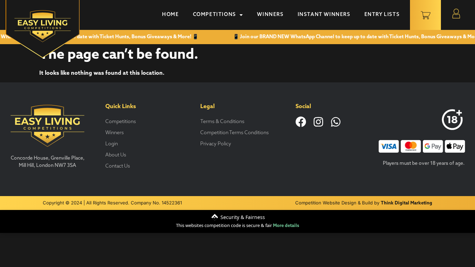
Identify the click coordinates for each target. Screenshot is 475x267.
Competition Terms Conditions (234, 133)
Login (111, 144)
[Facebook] (301, 121)
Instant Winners (324, 14)
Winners (270, 14)
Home (170, 14)
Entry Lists (382, 14)
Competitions (214, 14)
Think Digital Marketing (406, 203)
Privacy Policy (215, 144)
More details (286, 226)
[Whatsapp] (335, 121)
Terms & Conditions (222, 121)
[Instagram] (318, 121)
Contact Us (117, 166)
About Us (115, 155)
